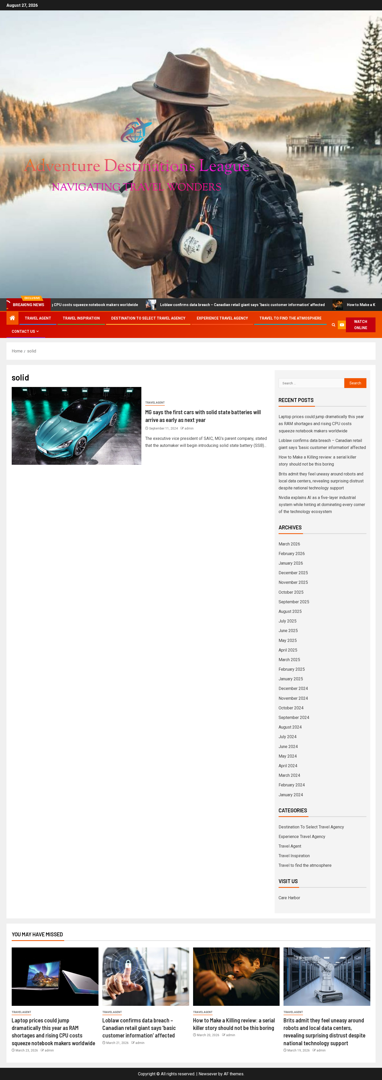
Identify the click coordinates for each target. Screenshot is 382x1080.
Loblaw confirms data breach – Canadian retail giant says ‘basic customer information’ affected (184, 305)
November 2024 (293, 698)
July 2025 (288, 621)
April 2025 (288, 650)
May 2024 (288, 756)
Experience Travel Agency (222, 318)
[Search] (334, 325)
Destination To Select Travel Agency (148, 318)
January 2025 (291, 678)
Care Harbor (289, 897)
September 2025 (294, 601)
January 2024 (291, 794)
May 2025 (288, 640)
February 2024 (292, 785)
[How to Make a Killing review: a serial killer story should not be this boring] (236, 976)
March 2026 (289, 544)
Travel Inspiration (81, 318)
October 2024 (291, 707)
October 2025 (291, 592)
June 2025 (288, 630)
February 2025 (292, 669)
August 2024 (290, 727)
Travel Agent (38, 318)
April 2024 (288, 765)
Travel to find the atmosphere (290, 318)
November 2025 (293, 582)
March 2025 (289, 659)
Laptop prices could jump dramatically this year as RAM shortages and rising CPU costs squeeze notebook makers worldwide (321, 423)
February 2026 (292, 553)
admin (189, 428)
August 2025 (290, 611)
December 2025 (293, 572)
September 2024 (294, 717)
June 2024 (288, 746)
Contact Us (23, 331)
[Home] (12, 318)
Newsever (208, 1073)
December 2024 (293, 688)
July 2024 (288, 736)
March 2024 (289, 775)
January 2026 (291, 563)
